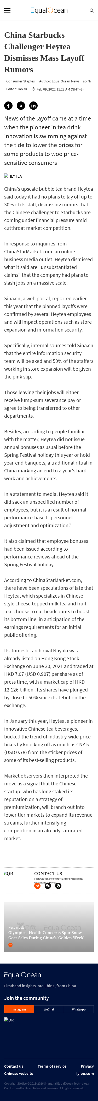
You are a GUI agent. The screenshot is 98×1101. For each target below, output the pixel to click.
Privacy (87, 1066)
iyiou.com (85, 1073)
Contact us (13, 1066)
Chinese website (18, 1073)
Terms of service (52, 1066)
